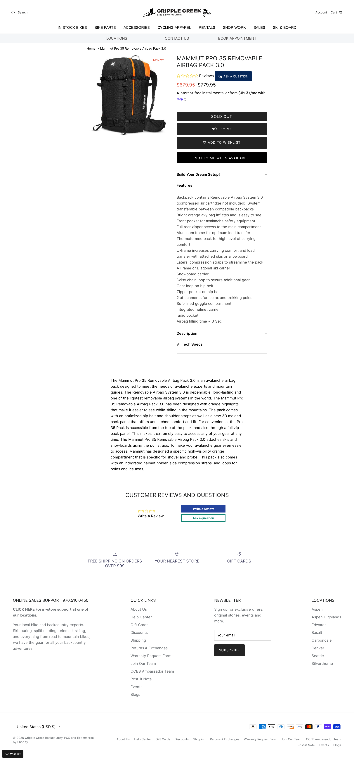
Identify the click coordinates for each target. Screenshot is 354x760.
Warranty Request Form (151, 656)
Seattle (318, 656)
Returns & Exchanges (149, 648)
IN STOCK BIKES (72, 27)
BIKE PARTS (105, 27)
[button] (188, 76)
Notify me (221, 129)
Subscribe (229, 650)
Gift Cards (139, 625)
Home (91, 49)
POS (67, 738)
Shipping (138, 640)
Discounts (139, 632)
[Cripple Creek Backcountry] (177, 13)
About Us (139, 609)
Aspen (317, 609)
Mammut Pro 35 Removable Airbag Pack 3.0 (133, 49)
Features (184, 185)
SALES (259, 27)
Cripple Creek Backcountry (44, 738)
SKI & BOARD (284, 27)
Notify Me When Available (222, 158)
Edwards (319, 625)
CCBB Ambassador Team (152, 671)
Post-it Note (141, 679)
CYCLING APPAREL (174, 27)
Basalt (317, 632)
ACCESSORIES (137, 27)
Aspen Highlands (326, 617)
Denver (318, 648)
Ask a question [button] (203, 518)
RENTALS (207, 27)
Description (187, 333)
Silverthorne (322, 663)
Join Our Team (143, 663)
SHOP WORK (234, 27)
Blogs (135, 694)
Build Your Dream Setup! (198, 174)
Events (136, 687)
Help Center (141, 617)
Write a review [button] (203, 509)
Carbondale (322, 640)
